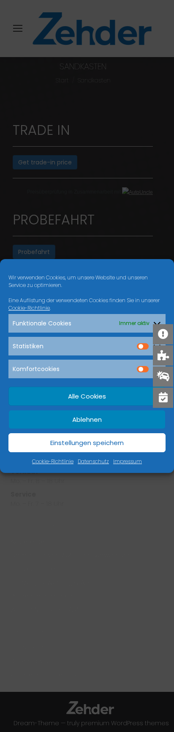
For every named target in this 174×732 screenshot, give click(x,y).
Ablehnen (87, 419)
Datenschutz (93, 461)
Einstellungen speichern (87, 442)
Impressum (127, 461)
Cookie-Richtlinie (29, 307)
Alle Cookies (87, 396)
